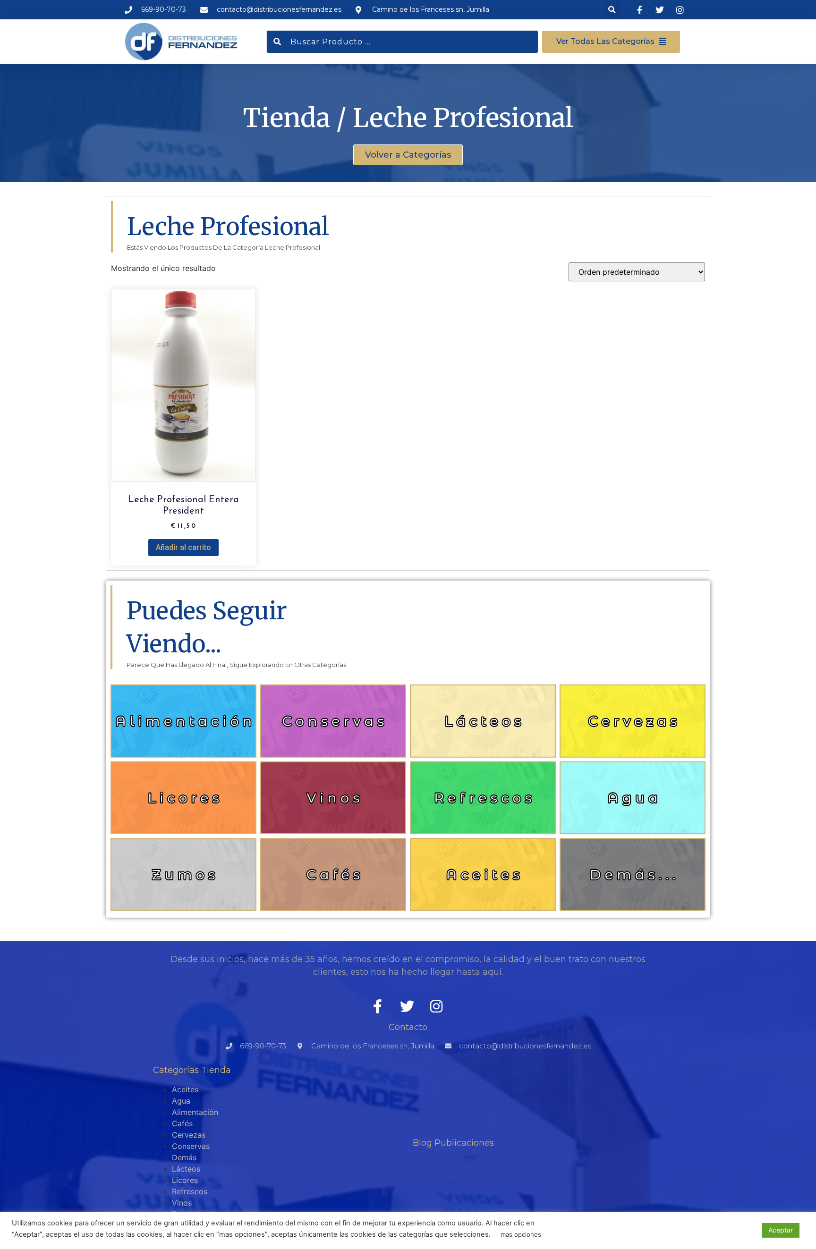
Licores (185, 1180)
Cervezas (188, 1134)
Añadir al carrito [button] (183, 547)
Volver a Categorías (408, 155)
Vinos (182, 1202)
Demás (184, 1157)
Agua (181, 1101)
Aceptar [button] (780, 1230)
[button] (612, 9)
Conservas (191, 1146)
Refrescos (189, 1191)
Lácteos (186, 1168)
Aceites (185, 1089)
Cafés (182, 1123)
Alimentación (195, 1112)
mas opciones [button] (521, 1234)
